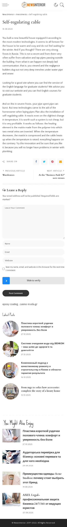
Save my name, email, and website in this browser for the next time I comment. (35, 268)
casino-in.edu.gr (28, 304)
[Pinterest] (52, 161)
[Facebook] (36, 161)
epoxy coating (10, 304)
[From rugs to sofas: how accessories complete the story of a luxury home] (10, 391)
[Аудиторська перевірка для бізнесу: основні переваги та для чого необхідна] (11, 457)
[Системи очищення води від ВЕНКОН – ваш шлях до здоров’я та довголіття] (10, 349)
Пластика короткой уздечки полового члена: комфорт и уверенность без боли (37, 327)
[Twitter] (44, 161)
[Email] (60, 161)
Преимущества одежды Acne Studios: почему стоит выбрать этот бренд (43, 478)
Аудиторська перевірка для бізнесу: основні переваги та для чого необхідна (42, 457)
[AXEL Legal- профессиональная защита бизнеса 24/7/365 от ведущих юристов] (11, 499)
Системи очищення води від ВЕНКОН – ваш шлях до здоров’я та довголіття (42, 347)
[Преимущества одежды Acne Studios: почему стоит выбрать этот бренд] (11, 478)
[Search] (61, 5)
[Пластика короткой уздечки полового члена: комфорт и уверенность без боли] (10, 329)
